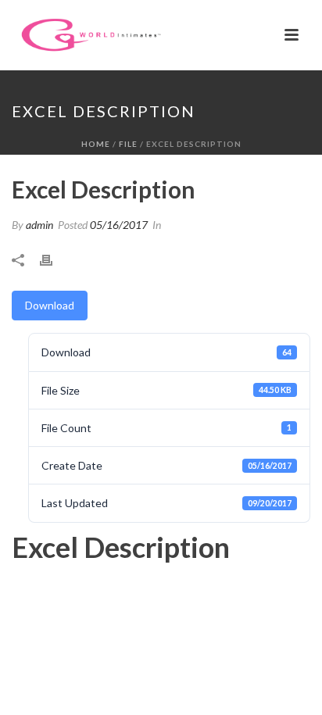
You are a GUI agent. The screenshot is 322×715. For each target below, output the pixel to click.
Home (95, 143)
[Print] (54, 258)
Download (49, 305)
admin (39, 224)
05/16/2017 (119, 224)
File (128, 143)
